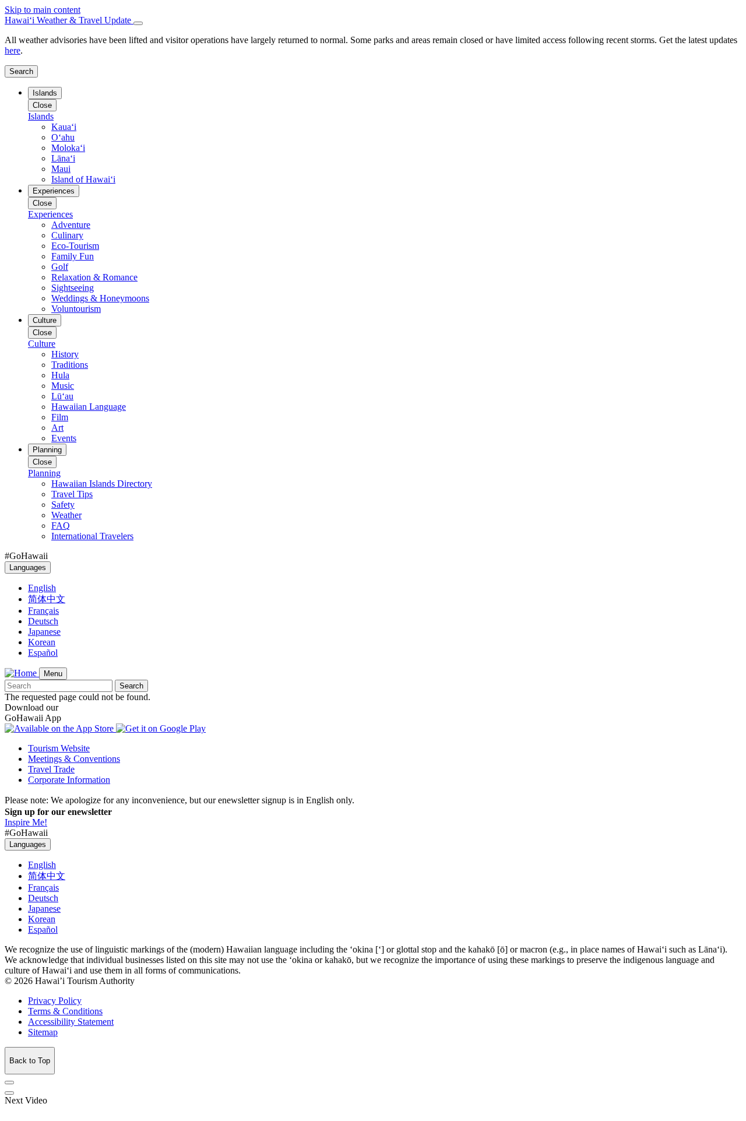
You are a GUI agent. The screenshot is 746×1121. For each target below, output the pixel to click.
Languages (27, 567)
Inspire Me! (26, 822)
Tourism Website (59, 748)
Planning (47, 449)
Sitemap (43, 1032)
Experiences (54, 191)
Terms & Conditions (65, 1011)
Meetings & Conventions (74, 759)
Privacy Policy (55, 1001)
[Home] (22, 673)
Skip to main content (42, 10)
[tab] (373, 20)
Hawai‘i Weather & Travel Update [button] (69, 20)
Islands (45, 93)
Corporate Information (69, 780)
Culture (45, 320)
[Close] (138, 23)
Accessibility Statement (71, 1022)
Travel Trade (51, 769)
